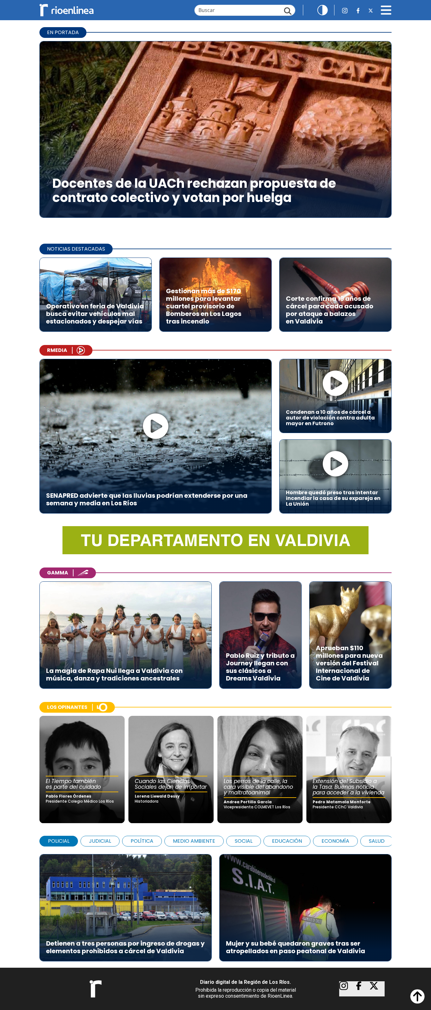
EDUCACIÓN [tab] (287, 841)
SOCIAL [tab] (243, 841)
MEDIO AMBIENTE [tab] (194, 841)
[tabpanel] (215, 904)
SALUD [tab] (377, 841)
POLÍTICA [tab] (142, 841)
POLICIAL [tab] (58, 841)
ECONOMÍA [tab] (335, 841)
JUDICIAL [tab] (100, 841)
